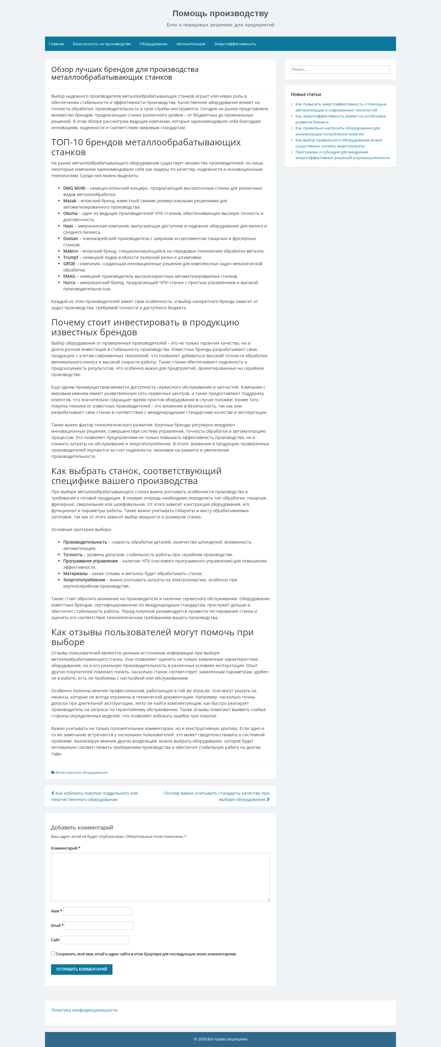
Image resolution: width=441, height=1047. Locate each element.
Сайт (55, 939)
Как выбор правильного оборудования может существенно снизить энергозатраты (339, 143)
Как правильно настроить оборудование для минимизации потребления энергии (338, 131)
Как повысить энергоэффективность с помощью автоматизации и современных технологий (341, 107)
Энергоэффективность (235, 43)
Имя (56, 911)
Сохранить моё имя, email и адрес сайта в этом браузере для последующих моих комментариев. (146, 954)
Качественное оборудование (82, 772)
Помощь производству (220, 13)
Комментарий (65, 848)
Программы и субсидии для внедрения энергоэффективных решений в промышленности (343, 155)
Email (57, 925)
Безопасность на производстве (102, 43)
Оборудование (153, 43)
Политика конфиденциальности (84, 1010)
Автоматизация (190, 43)
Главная (56, 43)
